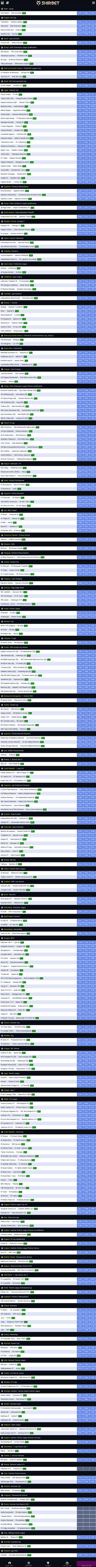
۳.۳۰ (86, 34)
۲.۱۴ (93, 76)
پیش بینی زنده (67, 1565)
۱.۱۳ (80, 106)
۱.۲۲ (80, 22)
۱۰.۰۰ (92, 22)
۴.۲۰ (86, 30)
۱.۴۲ (93, 630)
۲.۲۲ (92, 427)
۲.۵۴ (80, 1555)
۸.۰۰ (92, 126)
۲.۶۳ (92, 150)
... (80, 1469)
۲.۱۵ (92, 34)
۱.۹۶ (80, 134)
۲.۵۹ (86, 199)
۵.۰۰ (86, 26)
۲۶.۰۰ (92, 166)
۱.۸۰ (80, 776)
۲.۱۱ (93, 809)
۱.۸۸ (80, 600)
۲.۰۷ (80, 950)
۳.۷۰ (86, 268)
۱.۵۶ (80, 191)
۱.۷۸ (93, 725)
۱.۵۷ (92, 447)
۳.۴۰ (86, 76)
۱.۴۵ (80, 217)
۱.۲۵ (80, 315)
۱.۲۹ (80, 13)
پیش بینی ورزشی (86, 1565)
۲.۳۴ (80, 255)
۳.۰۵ (92, 174)
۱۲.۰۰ (92, 85)
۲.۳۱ (80, 340)
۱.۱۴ (80, 663)
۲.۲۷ (80, 64)
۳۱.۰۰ (80, 1069)
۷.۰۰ (92, 98)
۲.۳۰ (80, 468)
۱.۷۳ (92, 1339)
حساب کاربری (9, 1565)
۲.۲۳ (80, 229)
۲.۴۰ (80, 60)
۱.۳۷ (80, 954)
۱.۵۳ (80, 319)
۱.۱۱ (80, 142)
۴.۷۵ (92, 208)
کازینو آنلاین (28, 1565)
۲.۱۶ (80, 174)
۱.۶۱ (80, 208)
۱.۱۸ (93, 1314)
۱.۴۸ (80, 225)
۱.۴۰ (80, 307)
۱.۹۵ (92, 459)
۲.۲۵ (80, 514)
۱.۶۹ (80, 373)
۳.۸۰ (92, 56)
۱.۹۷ (92, 285)
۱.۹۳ (80, 56)
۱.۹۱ (93, 691)
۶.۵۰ (92, 52)
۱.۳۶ (80, 94)
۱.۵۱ (93, 30)
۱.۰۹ (80, 855)
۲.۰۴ (80, 1546)
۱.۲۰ (80, 102)
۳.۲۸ (80, 476)
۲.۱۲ (80, 242)
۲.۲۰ (80, 390)
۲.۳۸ (92, 886)
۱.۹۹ (80, 451)
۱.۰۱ (93, 1069)
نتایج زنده (48, 1565)
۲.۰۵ (80, 195)
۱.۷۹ (80, 851)
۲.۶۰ (80, 331)
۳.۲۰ (80, 34)
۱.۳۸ (80, 1010)
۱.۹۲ (80, 43)
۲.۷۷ (92, 950)
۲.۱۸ (80, 356)
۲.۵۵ (80, 427)
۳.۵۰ (86, 72)
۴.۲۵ (80, 360)
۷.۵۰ (92, 26)
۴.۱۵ (92, 43)
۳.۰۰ (80, 76)
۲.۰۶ (92, 592)
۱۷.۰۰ (92, 130)
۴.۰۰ (86, 52)
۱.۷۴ (80, 114)
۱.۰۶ (93, 655)
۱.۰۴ (93, 1537)
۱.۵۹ (80, 344)
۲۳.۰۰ (93, 138)
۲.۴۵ (80, 150)
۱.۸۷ (80, 1326)
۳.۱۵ (86, 182)
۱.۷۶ (93, 455)
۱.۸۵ (80, 323)
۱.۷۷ (80, 443)
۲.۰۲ (80, 506)
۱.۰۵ (80, 138)
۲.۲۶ (80, 548)
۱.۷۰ (80, 110)
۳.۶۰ (86, 56)
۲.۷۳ (80, 72)
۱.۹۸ (92, 998)
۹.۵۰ (92, 102)
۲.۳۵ (80, 377)
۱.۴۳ (92, 671)
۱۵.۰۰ (92, 146)
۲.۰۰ (92, 327)
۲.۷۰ (80, 178)
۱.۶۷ (80, 298)
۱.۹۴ (80, 398)
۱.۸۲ (80, 381)
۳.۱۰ (86, 43)
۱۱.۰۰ (92, 118)
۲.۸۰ (86, 195)
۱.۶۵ (93, 410)
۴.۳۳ (86, 259)
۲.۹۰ (92, 60)
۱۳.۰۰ (92, 1006)
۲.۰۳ (92, 634)
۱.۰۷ (93, 1140)
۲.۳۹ (80, 835)
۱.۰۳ (80, 158)
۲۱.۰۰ (92, 162)
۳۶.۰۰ (93, 1429)
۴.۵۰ (86, 94)
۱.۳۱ (80, 98)
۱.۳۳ (80, 26)
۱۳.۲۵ (93, 106)
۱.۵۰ (80, 52)
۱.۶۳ (92, 439)
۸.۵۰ (92, 13)
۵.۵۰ (86, 13)
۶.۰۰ (86, 22)
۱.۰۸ (80, 130)
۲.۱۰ (80, 626)
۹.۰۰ (86, 130)
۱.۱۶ (80, 85)
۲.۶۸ (92, 154)
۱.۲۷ (93, 1188)
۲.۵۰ (80, 431)
